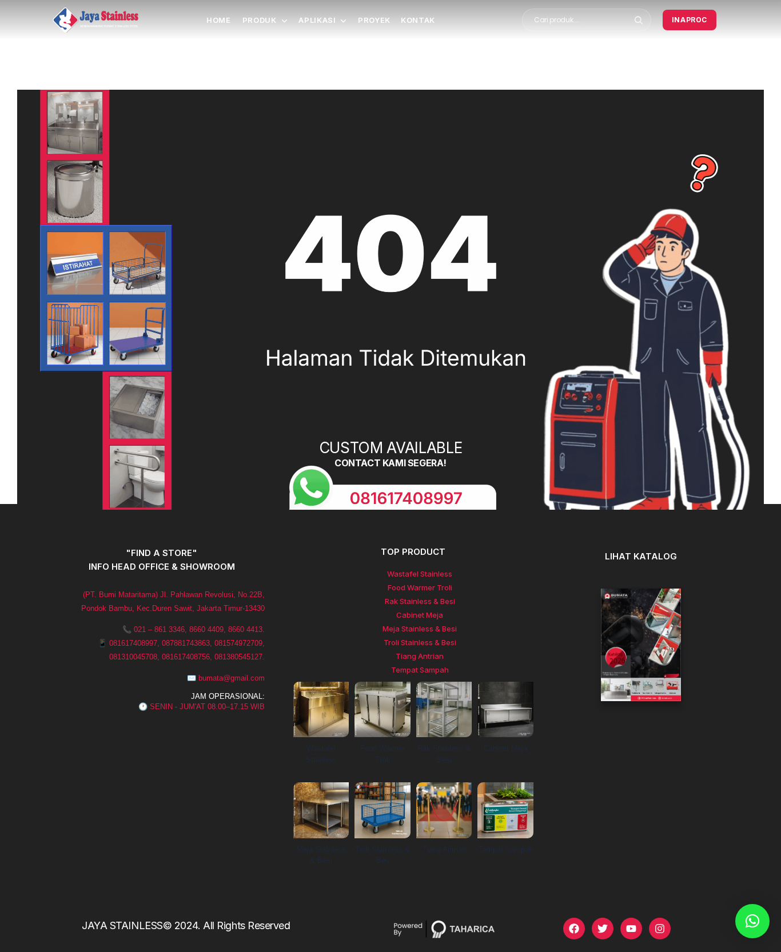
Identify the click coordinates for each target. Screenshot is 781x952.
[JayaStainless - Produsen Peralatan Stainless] (95, 20)
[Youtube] (631, 928)
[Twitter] (602, 928)
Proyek (374, 20)
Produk (259, 20)
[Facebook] (574, 928)
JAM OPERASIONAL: (228, 696)
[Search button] (639, 20)
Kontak (418, 20)
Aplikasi (317, 20)
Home (218, 20)
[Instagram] (660, 928)
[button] (752, 921)
